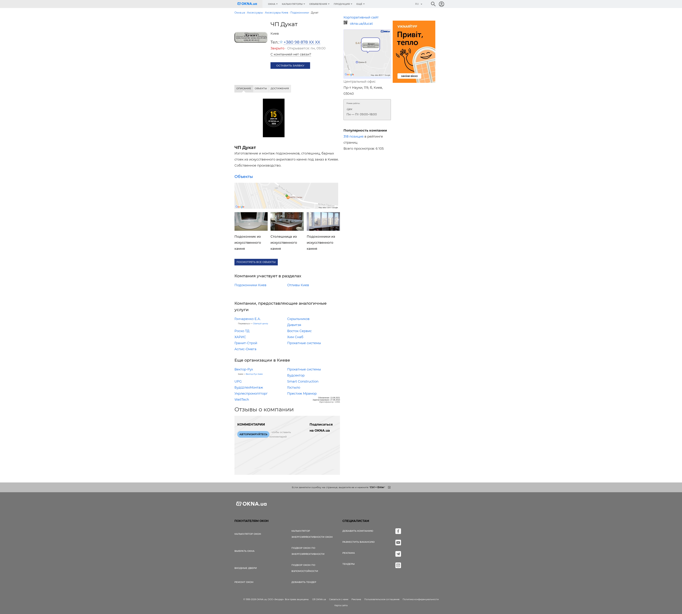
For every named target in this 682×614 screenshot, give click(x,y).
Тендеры (348, 563)
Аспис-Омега (245, 349)
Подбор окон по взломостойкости (304, 568)
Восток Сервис (299, 331)
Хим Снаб (295, 337)
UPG (238, 381)
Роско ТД (241, 331)
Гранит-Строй (245, 343)
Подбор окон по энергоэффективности (307, 550)
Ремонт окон (243, 582)
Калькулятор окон (247, 533)
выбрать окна (244, 550)
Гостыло (293, 387)
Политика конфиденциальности (421, 599)
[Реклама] (414, 52)
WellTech (241, 400)
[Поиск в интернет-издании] (433, 4)
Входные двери (245, 568)
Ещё (359, 3)
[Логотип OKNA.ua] (249, 4)
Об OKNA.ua (319, 599)
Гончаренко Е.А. (247, 319)
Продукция (342, 3)
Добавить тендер (303, 582)
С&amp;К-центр (260, 323)
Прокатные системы (304, 343)
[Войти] (441, 4)
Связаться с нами (338, 599)
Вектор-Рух (243, 369)
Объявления (318, 3)
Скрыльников (298, 319)
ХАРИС (240, 337)
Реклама (348, 552)
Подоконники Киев (250, 285)
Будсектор (296, 375)
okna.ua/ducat (361, 24)
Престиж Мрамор (302, 394)
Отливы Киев (298, 285)
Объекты (243, 176)
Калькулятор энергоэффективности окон (312, 533)
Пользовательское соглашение (381, 599)
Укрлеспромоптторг (251, 394)
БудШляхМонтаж (248, 387)
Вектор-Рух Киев (254, 374)
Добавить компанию (357, 530)
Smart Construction (302, 381)
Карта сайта (341, 605)
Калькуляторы (292, 3)
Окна (271, 3)
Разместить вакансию (358, 541)
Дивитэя (294, 325)
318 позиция (353, 136)
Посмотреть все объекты (256, 262)
